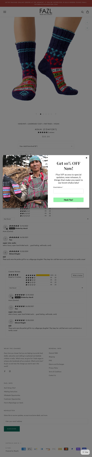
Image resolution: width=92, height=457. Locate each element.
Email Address (58, 187)
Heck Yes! (68, 200)
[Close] (86, 158)
